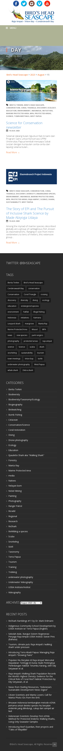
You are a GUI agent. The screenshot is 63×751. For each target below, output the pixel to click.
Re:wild (11, 511)
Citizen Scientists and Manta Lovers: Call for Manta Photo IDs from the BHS (30, 696)
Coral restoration (16, 429)
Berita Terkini (16, 105)
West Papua (36, 116)
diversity (30, 193)
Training (12, 567)
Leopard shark (14, 323)
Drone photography (18, 440)
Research (13, 521)
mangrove (29, 323)
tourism (40, 352)
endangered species (45, 193)
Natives (12, 480)
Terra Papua (14, 556)
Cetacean (13, 419)
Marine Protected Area (17, 113)
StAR (10, 546)
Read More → (13, 152)
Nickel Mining (15, 490)
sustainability (13, 202)
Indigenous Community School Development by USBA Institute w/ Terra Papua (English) (32, 627)
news (10, 335)
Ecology (12, 445)
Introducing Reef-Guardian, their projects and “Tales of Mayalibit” (30, 728)
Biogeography (15, 404)
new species (22, 335)
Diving (11, 434)
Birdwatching (14, 409)
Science (9, 116)
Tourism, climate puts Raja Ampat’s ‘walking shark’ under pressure (30, 646)
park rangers (37, 335)
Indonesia (36, 110)
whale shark (13, 370)
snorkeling (12, 352)
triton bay (29, 358)
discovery (42, 108)
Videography (14, 592)
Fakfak (26, 312)
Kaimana (37, 317)
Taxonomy (13, 551)
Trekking (12, 572)
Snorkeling (13, 541)
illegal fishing (38, 312)
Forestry (12, 460)
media (11, 475)
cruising (44, 294)
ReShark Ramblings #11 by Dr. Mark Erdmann (30, 620)
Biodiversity (14, 394)
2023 (32, 74)
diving (35, 300)
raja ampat (33, 199)
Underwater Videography (20, 582)
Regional (12, 516)
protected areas (43, 113)
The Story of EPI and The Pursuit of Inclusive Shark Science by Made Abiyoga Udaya (30, 213)
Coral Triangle (28, 108)
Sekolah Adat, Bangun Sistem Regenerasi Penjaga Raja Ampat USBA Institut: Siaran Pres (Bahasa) (31, 636)
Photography (14, 500)
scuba (32, 347)
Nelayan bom (15, 485)
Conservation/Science (19, 424)
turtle (40, 358)
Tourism (12, 561)
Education (13, 450)
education (11, 110)
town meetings (21, 116)
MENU (13, 27)
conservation (34, 288)
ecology (52, 108)
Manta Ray (42, 323)
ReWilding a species (18, 531)
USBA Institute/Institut (19, 587)
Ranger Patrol (15, 506)
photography (13, 341)
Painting (12, 495)
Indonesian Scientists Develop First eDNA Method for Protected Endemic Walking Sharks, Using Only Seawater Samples (31, 719)
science (11, 347)
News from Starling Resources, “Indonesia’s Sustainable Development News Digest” (30, 688)
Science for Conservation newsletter (24, 124)
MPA (32, 113)
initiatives (47, 110)
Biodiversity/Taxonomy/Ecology (24, 399)
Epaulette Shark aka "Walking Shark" (26, 455)
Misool (35, 329)
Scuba (11, 536)
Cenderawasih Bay (16, 288)
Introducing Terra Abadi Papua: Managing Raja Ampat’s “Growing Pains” (31, 654)
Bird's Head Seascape (17, 74)
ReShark (12, 526)
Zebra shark (27, 370)
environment (24, 110)
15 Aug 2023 (14, 130)
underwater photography (19, 364)
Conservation (13, 108)
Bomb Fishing (15, 414)
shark (51, 199)
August (41, 74)
